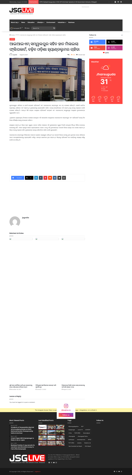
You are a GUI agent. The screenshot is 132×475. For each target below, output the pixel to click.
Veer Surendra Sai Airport (75, 446)
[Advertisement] (83, 12)
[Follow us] (66, 407)
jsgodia (15, 54)
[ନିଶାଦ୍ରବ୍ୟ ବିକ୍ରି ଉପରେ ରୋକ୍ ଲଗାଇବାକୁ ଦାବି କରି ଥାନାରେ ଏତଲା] (73, 310)
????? (17, 35)
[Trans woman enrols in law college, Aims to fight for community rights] (42, 432)
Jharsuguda (72, 436)
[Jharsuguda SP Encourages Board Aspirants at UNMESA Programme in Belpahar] (42, 443)
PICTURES (71, 443)
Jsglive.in (37, 471)
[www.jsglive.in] (21, 11)
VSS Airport (88, 446)
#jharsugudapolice (74, 426)
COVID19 (87, 429)
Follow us (66, 415)
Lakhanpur (71, 439)
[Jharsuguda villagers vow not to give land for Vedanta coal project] (60, 432)
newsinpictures (81, 439)
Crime (70, 433)
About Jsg (14, 22)
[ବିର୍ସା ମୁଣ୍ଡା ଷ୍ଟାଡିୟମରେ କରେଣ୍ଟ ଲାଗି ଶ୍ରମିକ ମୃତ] (47, 310)
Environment (51, 22)
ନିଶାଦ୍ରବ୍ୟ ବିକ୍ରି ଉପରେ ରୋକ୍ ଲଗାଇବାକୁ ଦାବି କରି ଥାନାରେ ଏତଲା (73, 386)
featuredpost (86, 433)
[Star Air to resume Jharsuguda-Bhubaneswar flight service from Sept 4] (42, 427)
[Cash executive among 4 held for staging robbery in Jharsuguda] (60, 427)
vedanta (79, 443)
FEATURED (77, 433)
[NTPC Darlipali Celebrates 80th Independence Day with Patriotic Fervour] (51, 438)
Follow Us (99, 420)
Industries (61, 22)
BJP (82, 426)
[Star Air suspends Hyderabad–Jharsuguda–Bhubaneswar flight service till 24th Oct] (51, 432)
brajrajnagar (72, 429)
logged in (20, 402)
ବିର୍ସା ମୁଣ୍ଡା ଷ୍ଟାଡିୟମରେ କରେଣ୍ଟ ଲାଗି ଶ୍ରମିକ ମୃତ (46, 386)
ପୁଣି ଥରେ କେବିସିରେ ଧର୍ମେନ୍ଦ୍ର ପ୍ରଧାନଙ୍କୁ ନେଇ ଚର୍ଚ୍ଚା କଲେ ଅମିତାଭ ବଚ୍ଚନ (20, 386)
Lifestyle (40, 22)
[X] (51, 462)
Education (31, 22)
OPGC (89, 439)
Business (71, 22)
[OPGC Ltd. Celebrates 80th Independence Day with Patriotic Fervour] (42, 438)
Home (13, 35)
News (23, 22)
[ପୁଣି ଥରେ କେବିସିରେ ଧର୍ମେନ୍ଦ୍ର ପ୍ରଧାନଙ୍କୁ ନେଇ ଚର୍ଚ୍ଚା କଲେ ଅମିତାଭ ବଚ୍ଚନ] (21, 310)
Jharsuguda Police (83, 436)
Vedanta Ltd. (87, 443)
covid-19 (80, 429)
